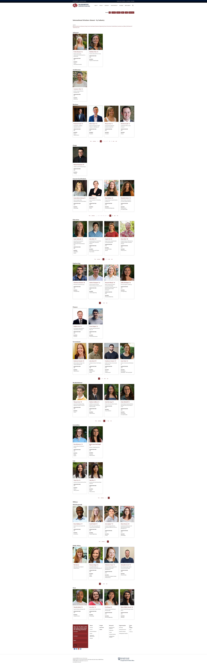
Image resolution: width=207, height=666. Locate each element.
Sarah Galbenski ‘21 (78, 239)
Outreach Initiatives (93, 631)
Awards (91, 633)
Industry (118, 12)
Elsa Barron (76, 565)
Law (122, 26)
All (109, 12)
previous (94, 141)
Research (107, 5)
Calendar (121, 5)
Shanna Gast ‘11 (109, 123)
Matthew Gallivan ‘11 (94, 402)
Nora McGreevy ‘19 (78, 444)
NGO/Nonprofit (129, 26)
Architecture (78, 26)
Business (82, 26)
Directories (102, 627)
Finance (105, 26)
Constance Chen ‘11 (78, 89)
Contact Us (86, 660)
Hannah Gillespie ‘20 (110, 282)
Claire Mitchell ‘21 (125, 402)
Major (123, 12)
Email (75, 640)
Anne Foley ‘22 (124, 361)
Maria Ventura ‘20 (125, 524)
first (91, 141)
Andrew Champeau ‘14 (94, 282)
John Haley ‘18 (92, 239)
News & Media (127, 5)
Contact (91, 629)
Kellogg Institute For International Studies (80, 659)
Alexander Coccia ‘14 (126, 565)
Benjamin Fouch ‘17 (78, 123)
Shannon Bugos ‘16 (93, 565)
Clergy (86, 26)
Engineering (101, 26)
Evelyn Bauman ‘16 (78, 51)
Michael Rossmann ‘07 (79, 164)
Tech (78, 27)
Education (97, 26)
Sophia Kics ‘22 (108, 239)
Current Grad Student (91, 26)
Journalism (119, 26)
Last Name (76, 636)
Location (113, 12)
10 (112, 215)
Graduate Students (112, 634)
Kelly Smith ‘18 (92, 198)
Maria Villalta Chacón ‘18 (127, 607)
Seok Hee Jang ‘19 (109, 402)
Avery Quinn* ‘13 (109, 524)
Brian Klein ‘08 (124, 239)
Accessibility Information (77, 662)
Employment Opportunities (92, 636)
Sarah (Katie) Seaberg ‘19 (79, 198)
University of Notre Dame (83, 658)
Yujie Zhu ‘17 (92, 480)
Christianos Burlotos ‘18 (79, 282)
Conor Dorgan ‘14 (93, 326)
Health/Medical (114, 26)
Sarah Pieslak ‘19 (93, 524)
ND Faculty (121, 627)
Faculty (110, 632)
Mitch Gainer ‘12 (93, 123)
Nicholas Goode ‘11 (125, 123)
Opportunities (114, 5)
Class (126, 12)
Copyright (74, 658)
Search (133, 6)
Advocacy (74, 26)
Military (125, 26)
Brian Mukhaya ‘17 (78, 524)
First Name (76, 631)
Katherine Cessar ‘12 (110, 565)
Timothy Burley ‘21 (78, 607)
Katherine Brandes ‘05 (79, 361)
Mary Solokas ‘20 (109, 198)
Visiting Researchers (122, 629)
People (101, 5)
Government (109, 26)
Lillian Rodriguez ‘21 (126, 282)
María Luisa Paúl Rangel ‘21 (95, 445)
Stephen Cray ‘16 (78, 326)
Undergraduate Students (111, 637)
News (130, 629)
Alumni (101, 629)
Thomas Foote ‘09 (78, 402)
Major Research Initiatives (111, 628)
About (96, 5)
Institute (91, 627)
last (116, 141)
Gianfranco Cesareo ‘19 (110, 361)
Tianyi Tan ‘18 (77, 480)
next (113, 141)
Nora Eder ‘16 (92, 607)
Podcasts (131, 631)
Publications (111, 630)
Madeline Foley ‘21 (93, 51)
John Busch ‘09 (92, 361)
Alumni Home (131, 12)
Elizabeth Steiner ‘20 (126, 198)
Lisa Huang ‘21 (108, 607)
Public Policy (75, 27)
